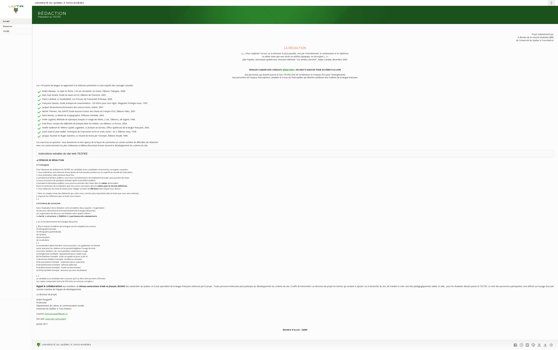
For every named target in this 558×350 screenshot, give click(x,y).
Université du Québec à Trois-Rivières (59, 3)
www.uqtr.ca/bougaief (55, 318)
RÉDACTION (288, 69)
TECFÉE (6, 31)
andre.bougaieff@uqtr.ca (56, 313)
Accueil (6, 21)
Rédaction (7, 26)
